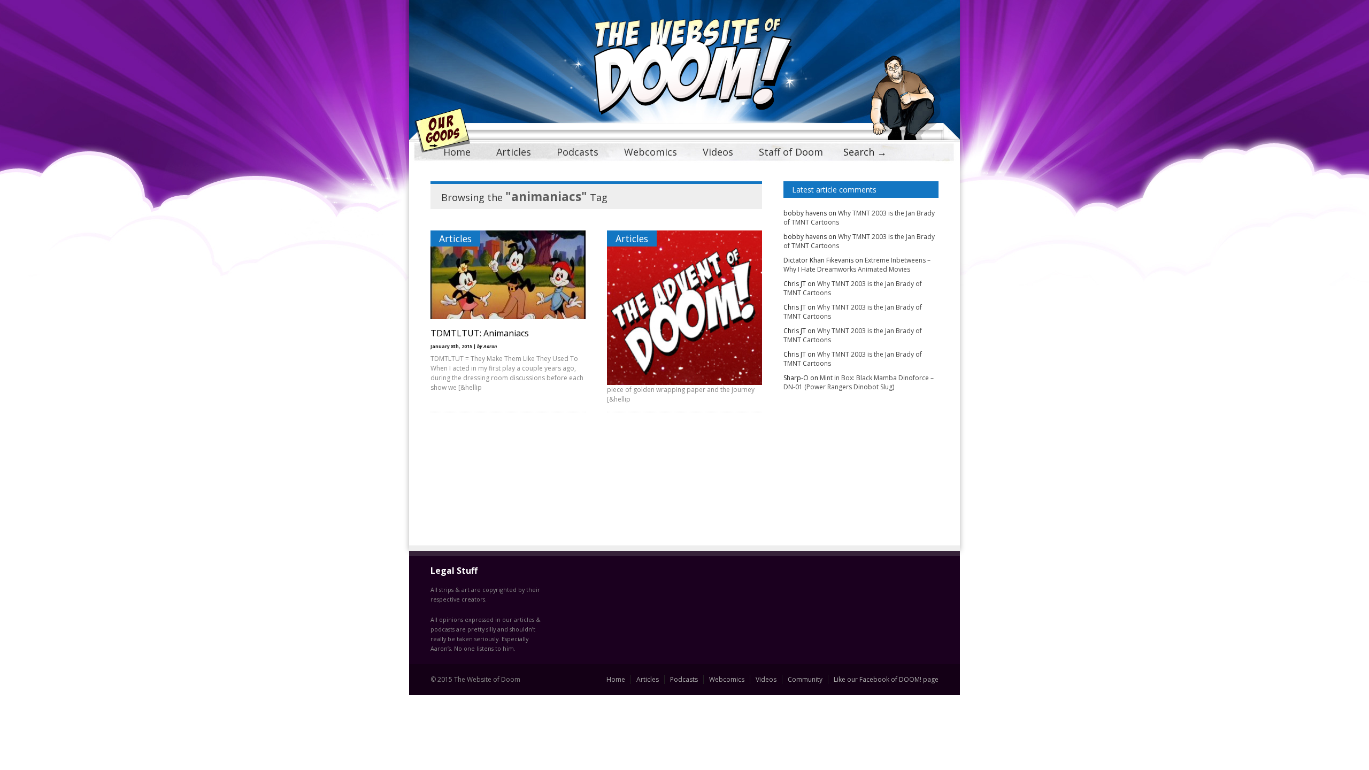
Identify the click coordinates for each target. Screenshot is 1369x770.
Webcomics (650, 151)
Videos (718, 151)
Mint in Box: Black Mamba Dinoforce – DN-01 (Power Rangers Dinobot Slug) (858, 382)
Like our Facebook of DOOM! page (886, 679)
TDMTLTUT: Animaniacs (479, 333)
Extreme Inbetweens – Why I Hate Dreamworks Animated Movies (856, 265)
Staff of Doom (791, 151)
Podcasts (577, 151)
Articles (513, 151)
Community (805, 679)
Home (457, 151)
